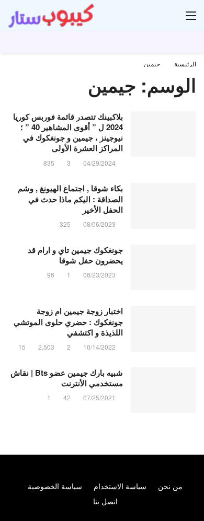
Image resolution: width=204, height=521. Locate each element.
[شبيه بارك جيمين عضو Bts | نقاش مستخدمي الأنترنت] (163, 390)
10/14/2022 (99, 346)
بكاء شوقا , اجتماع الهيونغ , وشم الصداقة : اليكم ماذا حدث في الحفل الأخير (70, 198)
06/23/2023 (99, 274)
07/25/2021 (99, 397)
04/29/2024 (99, 162)
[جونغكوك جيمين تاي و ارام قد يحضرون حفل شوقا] (163, 268)
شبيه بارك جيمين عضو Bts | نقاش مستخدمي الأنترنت (66, 378)
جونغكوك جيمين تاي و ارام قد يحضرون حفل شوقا (75, 255)
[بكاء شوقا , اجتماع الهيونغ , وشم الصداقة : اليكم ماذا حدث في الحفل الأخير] (163, 206)
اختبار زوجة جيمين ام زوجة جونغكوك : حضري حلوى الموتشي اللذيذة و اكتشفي (68, 321)
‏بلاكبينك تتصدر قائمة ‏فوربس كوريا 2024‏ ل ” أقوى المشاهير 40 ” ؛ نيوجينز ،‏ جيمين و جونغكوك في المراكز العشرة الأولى (68, 132)
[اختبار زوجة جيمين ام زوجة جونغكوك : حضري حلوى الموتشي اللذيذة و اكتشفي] (163, 329)
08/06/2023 (99, 223)
